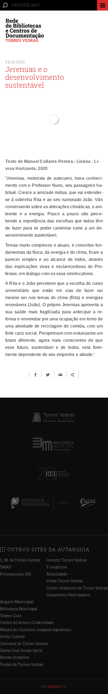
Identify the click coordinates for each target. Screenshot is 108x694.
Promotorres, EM (15, 573)
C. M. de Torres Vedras (20, 560)
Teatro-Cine (10, 615)
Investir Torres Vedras (66, 560)
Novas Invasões (14, 657)
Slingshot (54, 686)
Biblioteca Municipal (18, 608)
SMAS (5, 566)
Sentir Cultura (12, 636)
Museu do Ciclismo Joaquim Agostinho (35, 629)
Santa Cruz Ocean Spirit (21, 650)
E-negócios (56, 566)
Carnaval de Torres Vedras (24, 643)
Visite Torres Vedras (64, 580)
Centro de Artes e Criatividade (27, 622)
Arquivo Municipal (17, 601)
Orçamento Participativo (68, 594)
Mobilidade (56, 573)
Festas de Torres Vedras (21, 664)
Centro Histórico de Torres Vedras (77, 587)
